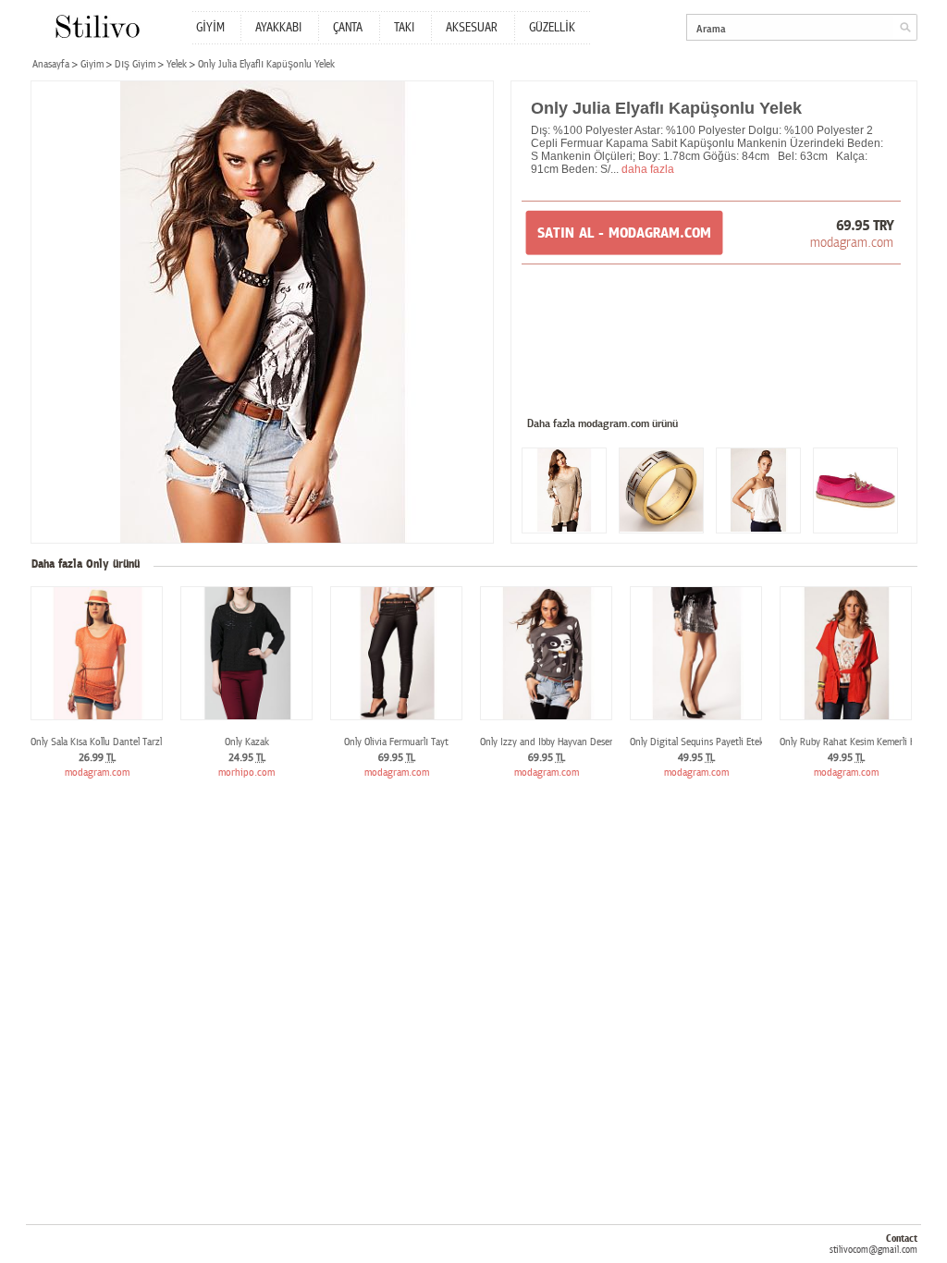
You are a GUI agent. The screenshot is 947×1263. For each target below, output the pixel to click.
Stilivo (97, 26)
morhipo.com (246, 772)
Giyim (92, 64)
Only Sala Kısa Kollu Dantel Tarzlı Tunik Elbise (123, 742)
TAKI (404, 27)
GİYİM (210, 27)
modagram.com (851, 242)
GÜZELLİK (552, 27)
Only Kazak (247, 742)
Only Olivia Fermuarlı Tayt (396, 742)
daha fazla (647, 169)
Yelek (176, 64)
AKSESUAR (472, 27)
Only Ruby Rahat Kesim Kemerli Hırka (855, 742)
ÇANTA (348, 27)
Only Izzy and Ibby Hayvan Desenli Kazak (563, 742)
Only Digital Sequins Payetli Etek (697, 742)
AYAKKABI (278, 27)
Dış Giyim (135, 64)
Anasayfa (50, 64)
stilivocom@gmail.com (873, 1250)
